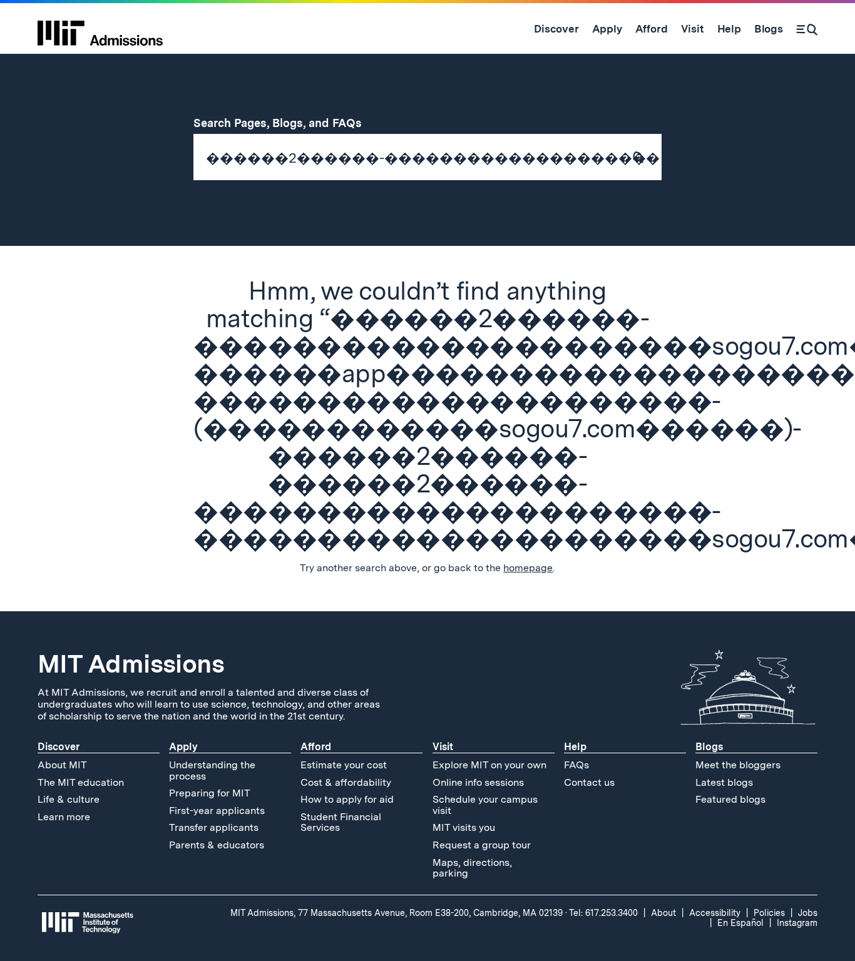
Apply (183, 747)
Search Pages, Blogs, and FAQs (284, 123)
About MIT (62, 765)
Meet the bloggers (738, 765)
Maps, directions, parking (472, 868)
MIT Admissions (131, 664)
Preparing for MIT (209, 793)
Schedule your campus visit (485, 804)
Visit (443, 747)
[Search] (806, 29)
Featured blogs (730, 799)
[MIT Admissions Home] (100, 29)
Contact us (589, 782)
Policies (769, 913)
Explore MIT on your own (489, 765)
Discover (58, 747)
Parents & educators (216, 845)
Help (575, 747)
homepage (528, 568)
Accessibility (714, 913)
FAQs (576, 765)
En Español (740, 923)
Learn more (64, 817)
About (663, 913)
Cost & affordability (345, 782)
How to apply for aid (347, 799)
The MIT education (81, 782)
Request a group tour (482, 845)
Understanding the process (212, 770)
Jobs (807, 913)
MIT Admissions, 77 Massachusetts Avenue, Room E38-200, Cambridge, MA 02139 (396, 913)
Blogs (709, 747)
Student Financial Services (340, 822)
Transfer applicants (214, 827)
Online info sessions (478, 782)
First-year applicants (217, 810)
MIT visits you (464, 827)
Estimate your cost (343, 765)
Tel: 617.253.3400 (603, 913)
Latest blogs (724, 782)
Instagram (797, 923)
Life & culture (69, 799)
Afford (315, 747)
